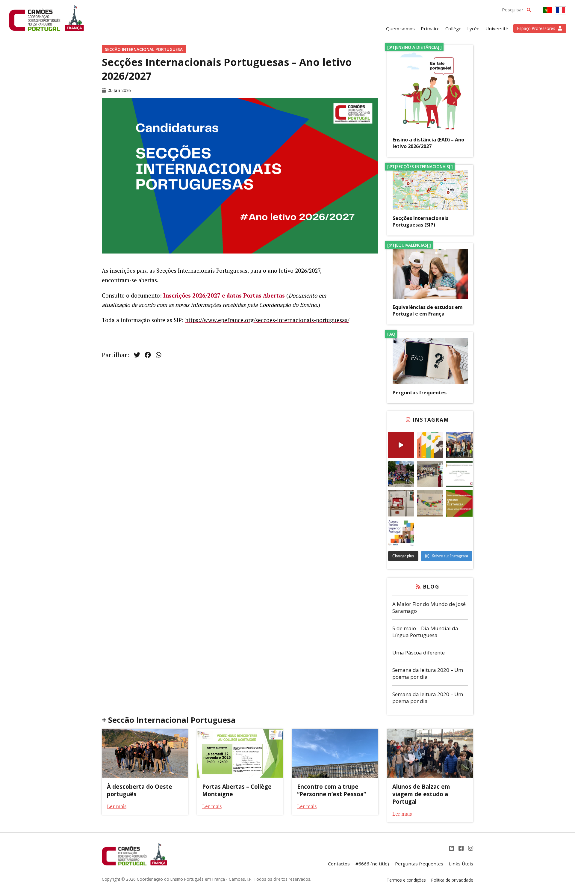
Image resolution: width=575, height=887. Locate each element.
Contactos (339, 864)
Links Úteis (461, 864)
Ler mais (116, 806)
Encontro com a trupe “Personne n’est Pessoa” (331, 790)
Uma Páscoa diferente (418, 652)
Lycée (473, 28)
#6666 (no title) (372, 864)
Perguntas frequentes (420, 392)
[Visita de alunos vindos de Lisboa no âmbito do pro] (430, 474)
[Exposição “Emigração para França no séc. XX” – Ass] (401, 503)
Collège (453, 28)
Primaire (430, 28)
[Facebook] (462, 848)
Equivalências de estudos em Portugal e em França (428, 310)
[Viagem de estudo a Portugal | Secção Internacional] (401, 445)
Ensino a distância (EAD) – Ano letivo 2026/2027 (428, 143)
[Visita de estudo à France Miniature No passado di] (401, 474)
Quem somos (400, 28)
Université (496, 28)
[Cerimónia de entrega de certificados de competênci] (459, 474)
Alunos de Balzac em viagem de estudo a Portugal (421, 794)
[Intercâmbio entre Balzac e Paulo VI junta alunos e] (459, 445)
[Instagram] (470, 848)
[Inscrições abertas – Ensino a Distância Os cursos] (459, 503)
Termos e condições (406, 880)
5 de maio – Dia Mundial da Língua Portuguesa (425, 632)
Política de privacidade (452, 880)
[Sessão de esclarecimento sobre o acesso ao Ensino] (401, 533)
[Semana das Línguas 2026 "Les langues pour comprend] (430, 503)
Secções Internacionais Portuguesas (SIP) (420, 221)
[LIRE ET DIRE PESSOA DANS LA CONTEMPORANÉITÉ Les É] (430, 445)
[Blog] (452, 848)
